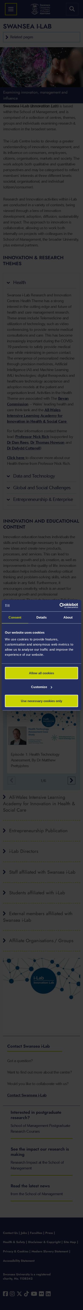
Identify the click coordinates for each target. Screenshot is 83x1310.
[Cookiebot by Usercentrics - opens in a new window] (59, 605)
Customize (39, 687)
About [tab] (68, 617)
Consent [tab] (15, 617)
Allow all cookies (41, 673)
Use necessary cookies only (41, 701)
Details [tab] (41, 617)
